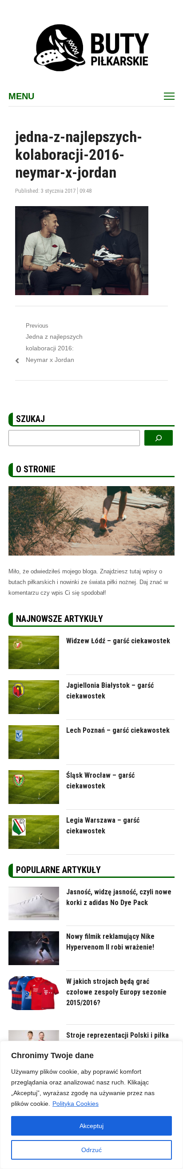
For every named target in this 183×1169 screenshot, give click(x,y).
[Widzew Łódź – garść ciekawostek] (33, 640)
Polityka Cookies (75, 1103)
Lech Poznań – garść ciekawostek (118, 730)
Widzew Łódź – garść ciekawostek (118, 641)
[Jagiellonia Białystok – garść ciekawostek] (33, 685)
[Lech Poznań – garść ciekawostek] (33, 730)
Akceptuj (91, 1125)
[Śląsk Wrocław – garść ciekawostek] (33, 775)
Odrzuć (91, 1149)
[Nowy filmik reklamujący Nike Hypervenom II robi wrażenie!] (33, 936)
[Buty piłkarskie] (91, 48)
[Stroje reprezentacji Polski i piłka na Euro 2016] (33, 1035)
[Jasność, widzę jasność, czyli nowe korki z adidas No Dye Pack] (33, 892)
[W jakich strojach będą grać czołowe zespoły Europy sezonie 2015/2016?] (33, 981)
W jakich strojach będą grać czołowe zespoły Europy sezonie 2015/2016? (116, 992)
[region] (91, 1105)
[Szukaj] (158, 438)
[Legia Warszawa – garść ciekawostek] (33, 820)
